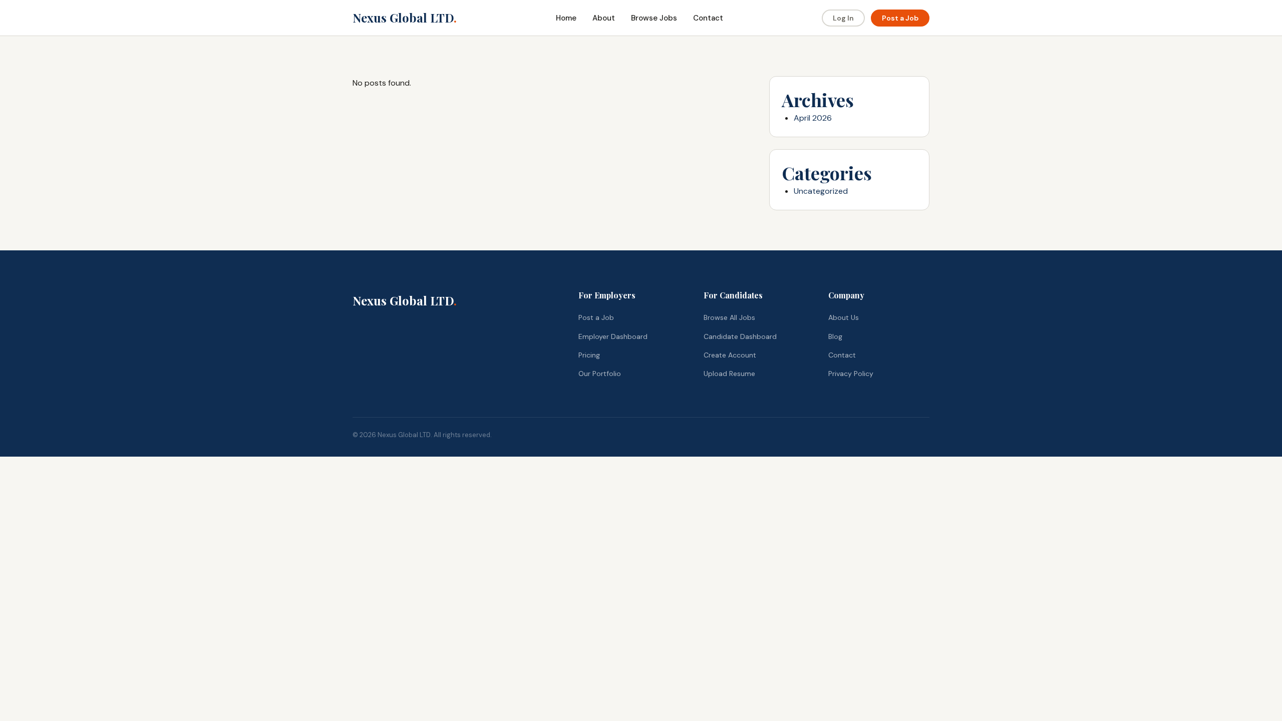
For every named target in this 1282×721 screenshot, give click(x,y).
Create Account (730, 354)
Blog (835, 336)
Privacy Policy (850, 373)
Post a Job (900, 18)
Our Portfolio (599, 373)
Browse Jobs (654, 18)
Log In (843, 18)
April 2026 (813, 118)
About (603, 18)
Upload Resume (729, 373)
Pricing (589, 354)
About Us (843, 317)
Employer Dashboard (613, 336)
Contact (708, 18)
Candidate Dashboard (740, 336)
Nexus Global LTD (405, 18)
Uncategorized (821, 191)
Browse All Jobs (729, 317)
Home (566, 18)
